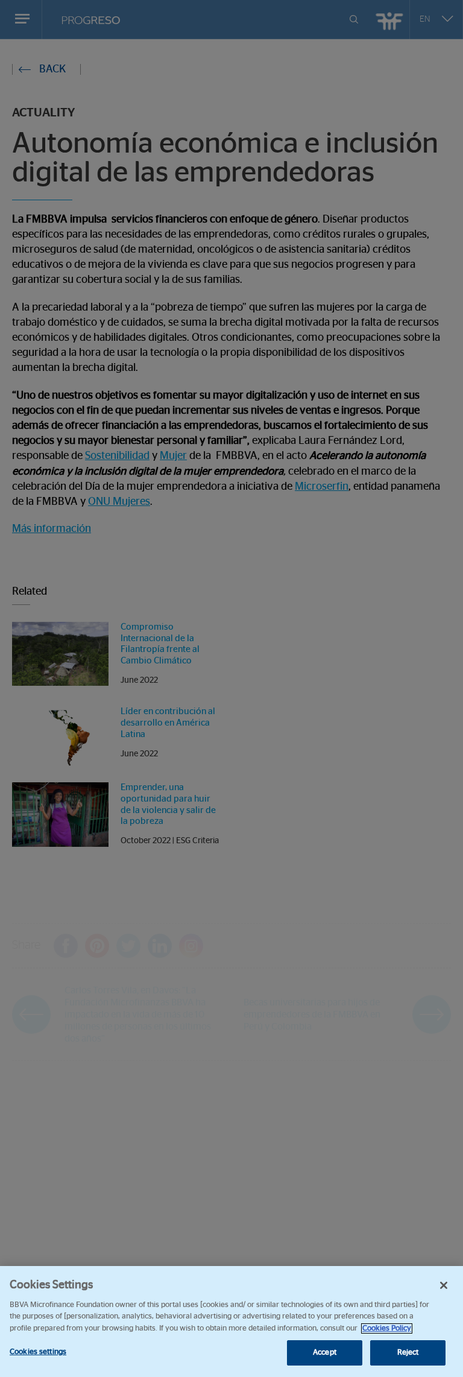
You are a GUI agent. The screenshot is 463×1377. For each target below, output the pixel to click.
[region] (231, 1321)
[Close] (443, 1285)
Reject (408, 1352)
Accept (324, 1352)
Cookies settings (38, 1352)
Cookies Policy (386, 1328)
